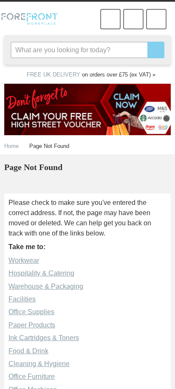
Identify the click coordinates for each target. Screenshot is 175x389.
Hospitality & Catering (40, 272)
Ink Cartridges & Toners (42, 337)
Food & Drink (27, 350)
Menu (156, 19)
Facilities (21, 298)
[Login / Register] (110, 19)
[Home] (33, 18)
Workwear (23, 260)
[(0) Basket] (133, 19)
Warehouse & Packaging (44, 286)
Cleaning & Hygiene (37, 363)
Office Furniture (31, 376)
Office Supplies (30, 311)
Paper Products (30, 324)
